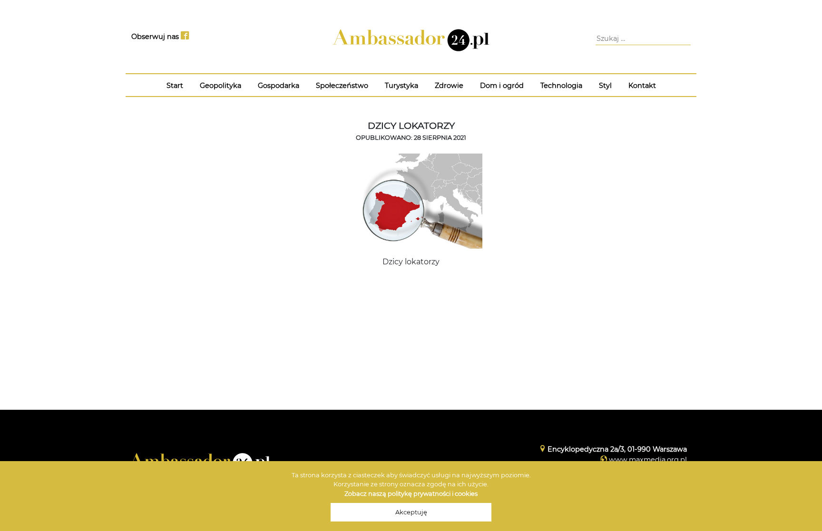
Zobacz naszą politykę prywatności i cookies (411, 493)
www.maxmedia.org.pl (648, 459)
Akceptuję (411, 512)
